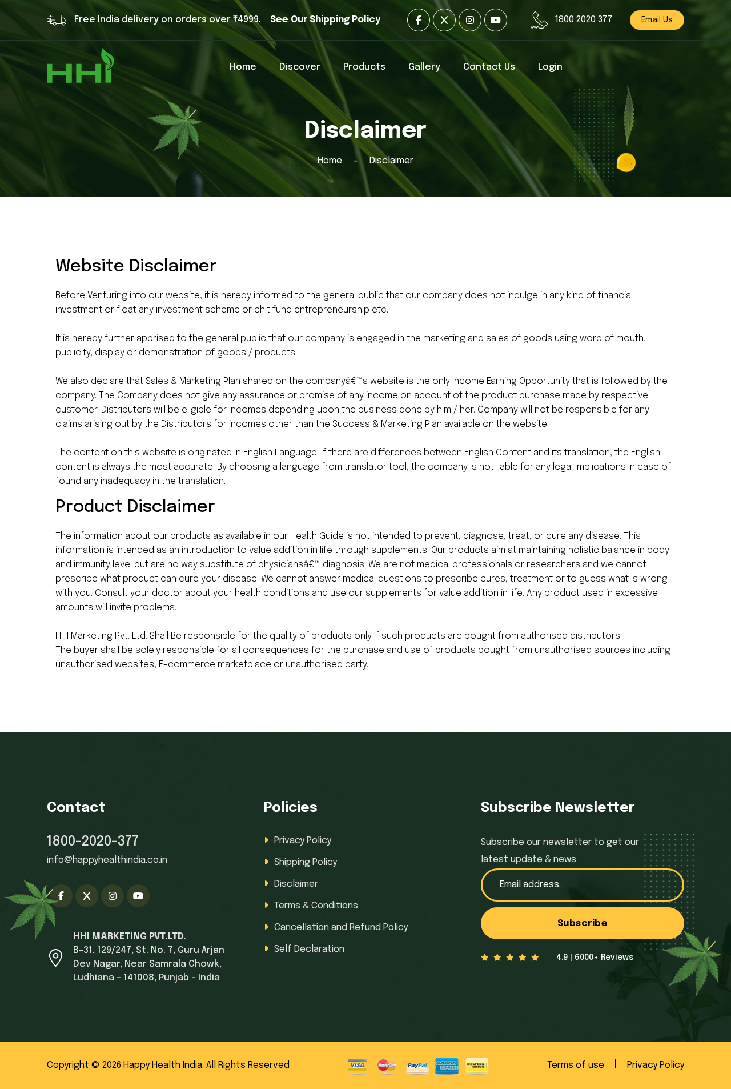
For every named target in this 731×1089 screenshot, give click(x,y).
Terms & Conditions (316, 906)
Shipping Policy (305, 862)
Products (364, 67)
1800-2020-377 (93, 841)
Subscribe (582, 923)
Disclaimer (296, 884)
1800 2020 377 (584, 20)
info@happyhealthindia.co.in (107, 860)
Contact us (489, 67)
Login (550, 67)
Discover (299, 67)
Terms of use (575, 1065)
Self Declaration (309, 949)
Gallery (424, 67)
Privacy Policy (302, 841)
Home (243, 67)
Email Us (657, 20)
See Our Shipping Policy (325, 20)
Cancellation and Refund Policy (341, 927)
